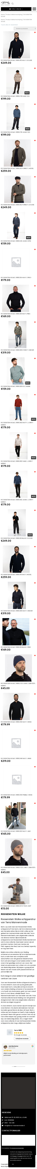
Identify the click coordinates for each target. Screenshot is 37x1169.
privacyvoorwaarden (17, 1148)
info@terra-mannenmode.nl (14, 1126)
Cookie (20, 1156)
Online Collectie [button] (16, 9)
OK (13, 1164)
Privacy (14, 1156)
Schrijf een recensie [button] (22, 1039)
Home (3, 14)
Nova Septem (6, 1166)
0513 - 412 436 (9, 1123)
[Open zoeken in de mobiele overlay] (23, 4)
